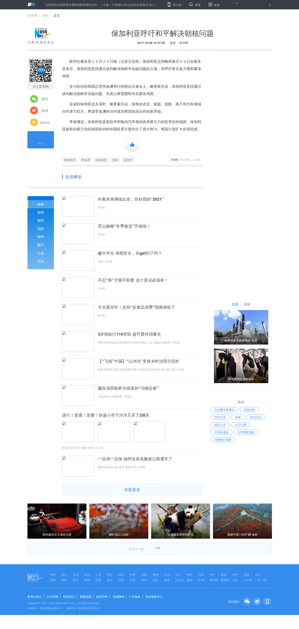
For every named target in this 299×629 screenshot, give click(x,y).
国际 (45, 15)
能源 (246, 574)
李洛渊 (85, 160)
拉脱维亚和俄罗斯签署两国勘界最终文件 (58, 5)
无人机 (248, 580)
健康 (167, 580)
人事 (98, 574)
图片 (40, 244)
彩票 (98, 580)
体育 (132, 580)
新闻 (40, 212)
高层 (87, 574)
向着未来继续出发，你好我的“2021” (131, 199)
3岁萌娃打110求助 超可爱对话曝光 (129, 334)
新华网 (32, 15)
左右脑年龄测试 (224, 409)
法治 (40, 261)
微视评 (225, 580)
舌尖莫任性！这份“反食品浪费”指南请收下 (136, 307)
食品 (144, 580)
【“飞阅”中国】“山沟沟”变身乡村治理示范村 (138, 361)
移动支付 (256, 417)
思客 (53, 580)
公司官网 (52, 596)
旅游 (155, 580)
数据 (189, 580)
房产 (212, 574)
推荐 (40, 204)
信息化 (179, 580)
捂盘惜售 (249, 409)
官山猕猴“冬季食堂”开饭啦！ (124, 226)
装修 (238, 417)
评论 (41, 143)
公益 (235, 580)
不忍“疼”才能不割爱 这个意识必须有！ (133, 280)
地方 (64, 574)
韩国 (115, 160)
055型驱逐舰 (246, 432)
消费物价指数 (222, 440)
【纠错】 (175, 159)
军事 (132, 574)
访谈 (144, 574)
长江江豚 (241, 425)
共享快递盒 (221, 432)
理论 (110, 574)
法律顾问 (118, 596)
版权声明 (102, 596)
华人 (178, 574)
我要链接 (85, 596)
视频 (87, 580)
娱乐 (110, 580)
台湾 (167, 574)
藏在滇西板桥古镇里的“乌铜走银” (128, 388)
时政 (53, 574)
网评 (40, 236)
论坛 (258, 574)
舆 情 (201, 580)
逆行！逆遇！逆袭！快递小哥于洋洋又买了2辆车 (106, 415)
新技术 (128, 160)
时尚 (121, 580)
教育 (224, 574)
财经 (40, 220)
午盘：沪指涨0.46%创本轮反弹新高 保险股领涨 (120, 5)
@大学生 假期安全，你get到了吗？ (130, 253)
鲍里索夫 (69, 160)
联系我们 (69, 596)
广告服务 (135, 596)
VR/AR (214, 580)
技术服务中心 (154, 596)
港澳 (155, 574)
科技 (235, 574)
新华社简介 (34, 596)
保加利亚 (101, 160)
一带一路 (260, 580)
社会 (40, 253)
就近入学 (220, 425)
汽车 (201, 574)
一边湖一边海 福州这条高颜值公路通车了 (135, 458)
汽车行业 (220, 417)
